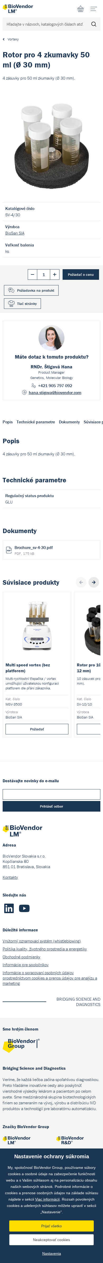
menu (93, 8)
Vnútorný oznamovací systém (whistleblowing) (42, 941)
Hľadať (93, 24)
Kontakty (10, 877)
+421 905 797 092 (55, 385)
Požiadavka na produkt (35, 290)
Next (93, 582)
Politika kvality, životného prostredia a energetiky (45, 948)
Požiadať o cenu (81, 274)
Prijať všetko (51, 1226)
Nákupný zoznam (80, 8)
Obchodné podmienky (21, 956)
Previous (81, 582)
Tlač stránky (27, 303)
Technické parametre (36, 421)
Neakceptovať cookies (51, 1240)
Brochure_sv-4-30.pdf (34, 550)
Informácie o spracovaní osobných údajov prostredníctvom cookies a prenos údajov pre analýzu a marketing (50, 978)
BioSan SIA (14, 233)
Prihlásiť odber (51, 806)
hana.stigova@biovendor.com (55, 392)
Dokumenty (69, 421)
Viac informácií (47, 1199)
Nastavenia (51, 1253)
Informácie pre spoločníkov (26, 964)
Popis (8, 421)
